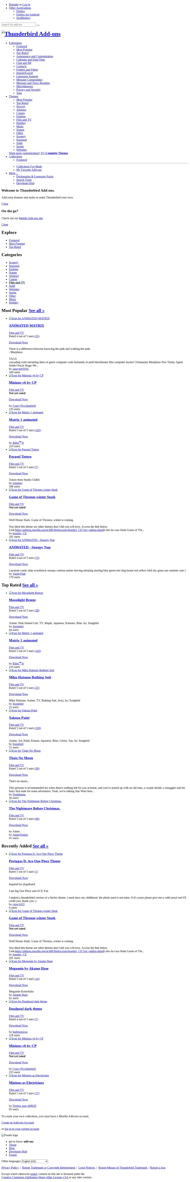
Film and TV (24, 119)
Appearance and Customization (34, 56)
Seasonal (21, 139)
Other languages (11, 1161)
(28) (37, 610)
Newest (20, 106)
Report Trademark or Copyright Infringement (49, 1167)
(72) (37, 557)
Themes (13, 96)
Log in (26, 4)
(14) (37, 978)
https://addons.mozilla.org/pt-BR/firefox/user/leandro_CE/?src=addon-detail (59, 530)
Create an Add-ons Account (17, 1122)
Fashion (21, 116)
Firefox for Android (27, 14)
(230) (38, 728)
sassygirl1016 (21, 368)
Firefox (20, 11)
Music (20, 126)
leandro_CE (20, 533)
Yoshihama (18, 794)
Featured (21, 46)
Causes (20, 113)
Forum (13, 1154)
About (12, 1144)
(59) (37, 768)
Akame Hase (20, 994)
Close (4, 203)
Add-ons (49, 33)
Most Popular (24, 49)
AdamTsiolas (20, 834)
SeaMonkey (23, 17)
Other (19, 133)
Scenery (21, 136)
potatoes (17, 483)
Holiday (21, 123)
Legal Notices (87, 1167)
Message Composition (29, 79)
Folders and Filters (27, 69)
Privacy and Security (28, 89)
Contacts (21, 66)
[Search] (38, 25)
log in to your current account (22, 1128)
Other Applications (20, 7)
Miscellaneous (24, 86)
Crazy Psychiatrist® (24, 405)
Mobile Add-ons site (31, 218)
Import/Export (24, 73)
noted (33, 1174)
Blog (12, 1148)
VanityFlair (19, 573)
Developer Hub (25, 183)
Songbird (18, 626)
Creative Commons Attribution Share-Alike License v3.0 (35, 1177)
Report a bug (157, 1167)
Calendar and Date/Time (30, 59)
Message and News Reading (33, 83)
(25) (37, 336)
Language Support (27, 76)
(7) (36, 467)
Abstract (21, 109)
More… (13, 173)
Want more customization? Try (38, 153)
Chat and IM (23, 63)
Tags (19, 93)
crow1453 (18, 904)
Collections (15, 156)
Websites (21, 149)
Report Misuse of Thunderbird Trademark (123, 1167)
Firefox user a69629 (24, 1105)
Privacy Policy (10, 1167)
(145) (38, 430)
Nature (20, 129)
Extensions (15, 43)
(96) (37, 818)
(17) (37, 1093)
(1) (36, 871)
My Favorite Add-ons (29, 169)
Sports (20, 146)
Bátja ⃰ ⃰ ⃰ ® (18, 442)
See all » (37, 310)
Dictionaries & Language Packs (34, 176)
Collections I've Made (29, 166)
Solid (19, 143)
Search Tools (24, 179)
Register (14, 4)
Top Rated (22, 53)
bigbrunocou (20, 1031)
